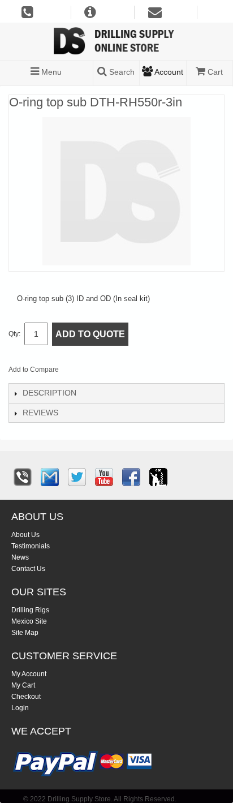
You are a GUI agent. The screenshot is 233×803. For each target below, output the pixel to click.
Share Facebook (105, 371)
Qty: (14, 334)
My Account (28, 674)
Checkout (26, 697)
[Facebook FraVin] (131, 477)
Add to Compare (33, 369)
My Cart (23, 685)
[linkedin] (158, 477)
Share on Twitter (127, 371)
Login (20, 708)
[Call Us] (23, 477)
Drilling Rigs (30, 610)
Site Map (24, 633)
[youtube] (104, 477)
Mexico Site (29, 621)
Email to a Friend (82, 371)
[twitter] (77, 477)
